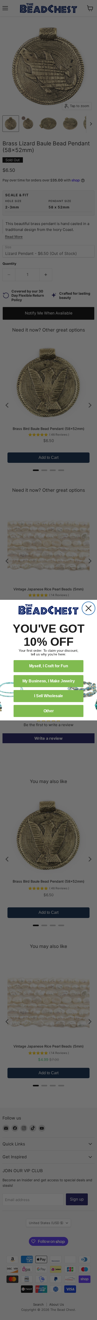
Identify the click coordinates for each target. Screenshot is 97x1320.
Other (49, 711)
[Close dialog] (88, 608)
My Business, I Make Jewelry (48, 681)
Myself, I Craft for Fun (48, 666)
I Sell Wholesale (48, 696)
